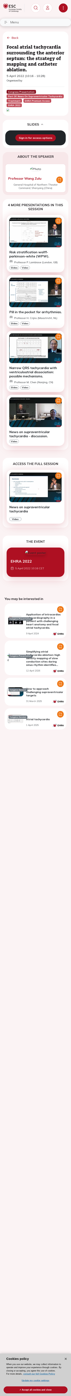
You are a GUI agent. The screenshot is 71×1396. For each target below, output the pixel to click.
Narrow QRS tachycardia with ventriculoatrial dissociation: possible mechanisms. (33, 372)
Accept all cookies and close (37, 1390)
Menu (14, 22)
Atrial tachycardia (38, 719)
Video (25, 267)
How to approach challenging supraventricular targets (44, 692)
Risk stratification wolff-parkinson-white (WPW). (29, 254)
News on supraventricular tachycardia (29, 509)
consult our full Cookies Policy (39, 1374)
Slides (14, 267)
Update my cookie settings (35, 1380)
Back (15, 38)
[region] (35, 1375)
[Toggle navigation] (63, 7)
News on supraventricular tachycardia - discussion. (29, 434)
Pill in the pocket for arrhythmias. (35, 312)
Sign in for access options (35, 138)
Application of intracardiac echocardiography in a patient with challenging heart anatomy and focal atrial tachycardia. (43, 621)
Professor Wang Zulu (24, 178)
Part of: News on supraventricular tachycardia (35, 96)
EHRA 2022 (21, 561)
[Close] (65, 1358)
